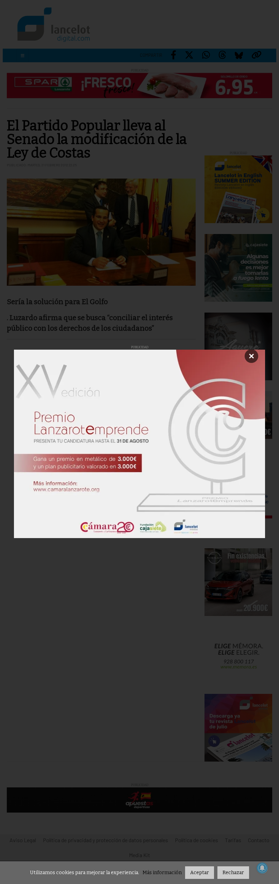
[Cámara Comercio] (139, 444)
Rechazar (233, 872)
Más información (162, 872)
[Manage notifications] (262, 868)
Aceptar (199, 872)
